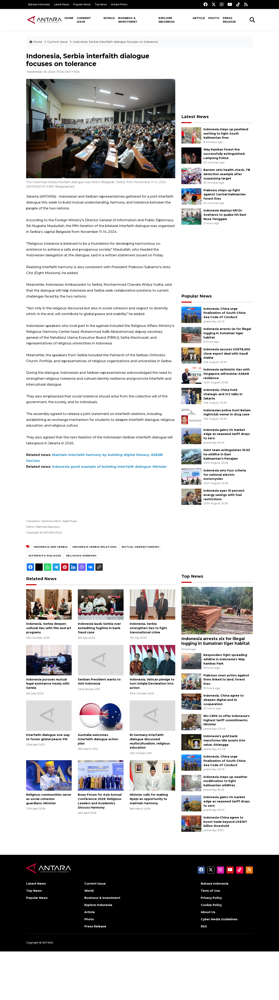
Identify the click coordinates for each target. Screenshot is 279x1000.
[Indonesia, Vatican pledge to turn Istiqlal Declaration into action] (152, 660)
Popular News (81, 4)
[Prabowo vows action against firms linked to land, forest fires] (191, 681)
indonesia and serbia (51, 546)
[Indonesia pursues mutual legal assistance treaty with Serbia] (49, 660)
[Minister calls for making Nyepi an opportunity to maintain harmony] (152, 775)
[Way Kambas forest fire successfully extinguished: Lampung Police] (191, 155)
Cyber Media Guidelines (219, 919)
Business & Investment (127, 19)
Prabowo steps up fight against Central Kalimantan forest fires (224, 194)
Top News (101, 4)
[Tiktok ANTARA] (238, 4)
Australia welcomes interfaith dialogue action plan (98, 739)
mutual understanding (140, 546)
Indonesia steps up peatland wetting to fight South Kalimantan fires (225, 133)
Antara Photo (119, 4)
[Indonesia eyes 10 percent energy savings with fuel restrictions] (191, 497)
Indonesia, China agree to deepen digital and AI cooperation (223, 700)
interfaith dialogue (44, 555)
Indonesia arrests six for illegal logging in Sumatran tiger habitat (227, 333)
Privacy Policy (211, 898)
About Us (208, 912)
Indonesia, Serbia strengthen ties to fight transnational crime (148, 628)
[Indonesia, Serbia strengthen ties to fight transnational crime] (152, 604)
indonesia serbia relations (95, 546)
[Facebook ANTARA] (205, 4)
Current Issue (84, 19)
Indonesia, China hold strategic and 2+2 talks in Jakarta (222, 394)
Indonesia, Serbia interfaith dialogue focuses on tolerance (115, 42)
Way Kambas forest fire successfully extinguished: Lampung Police (224, 154)
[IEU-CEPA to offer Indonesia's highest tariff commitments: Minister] (191, 722)
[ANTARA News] (44, 19)
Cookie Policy (211, 905)
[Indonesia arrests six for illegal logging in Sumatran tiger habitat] (191, 335)
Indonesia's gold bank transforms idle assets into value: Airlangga (224, 740)
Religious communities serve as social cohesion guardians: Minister (48, 799)
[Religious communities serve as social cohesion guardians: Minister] (49, 775)
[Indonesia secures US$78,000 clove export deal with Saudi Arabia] (191, 355)
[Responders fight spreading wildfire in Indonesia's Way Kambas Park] (191, 661)
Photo (213, 18)
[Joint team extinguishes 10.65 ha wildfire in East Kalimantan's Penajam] (191, 456)
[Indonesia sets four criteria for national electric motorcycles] (191, 476)
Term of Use (210, 891)
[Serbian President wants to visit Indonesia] (100, 660)
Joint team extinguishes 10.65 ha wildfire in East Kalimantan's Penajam (226, 454)
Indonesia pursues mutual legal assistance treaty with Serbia (47, 684)
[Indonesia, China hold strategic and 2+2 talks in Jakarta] (191, 396)
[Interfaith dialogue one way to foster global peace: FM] (49, 715)
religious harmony (81, 555)
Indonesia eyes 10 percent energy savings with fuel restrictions (223, 495)
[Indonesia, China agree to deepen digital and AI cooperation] (191, 701)
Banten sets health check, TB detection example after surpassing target (226, 174)
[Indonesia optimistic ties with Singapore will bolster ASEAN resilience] (191, 375)
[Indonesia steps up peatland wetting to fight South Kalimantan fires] (191, 135)
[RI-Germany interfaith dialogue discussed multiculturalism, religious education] (152, 715)
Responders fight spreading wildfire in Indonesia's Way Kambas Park (225, 659)
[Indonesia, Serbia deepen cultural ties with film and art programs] (49, 604)
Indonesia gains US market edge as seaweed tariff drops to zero (226, 434)
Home (69, 18)
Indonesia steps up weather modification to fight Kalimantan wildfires (225, 781)
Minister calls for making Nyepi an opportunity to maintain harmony (149, 799)
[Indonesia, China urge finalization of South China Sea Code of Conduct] (191, 314)
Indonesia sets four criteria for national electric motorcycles (224, 475)
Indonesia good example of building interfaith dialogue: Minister (109, 467)
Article (199, 18)
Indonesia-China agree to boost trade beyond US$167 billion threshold (225, 822)
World (109, 18)
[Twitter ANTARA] (214, 4)
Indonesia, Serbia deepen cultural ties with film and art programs (48, 628)
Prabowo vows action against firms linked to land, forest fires (226, 680)
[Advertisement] (217, 80)
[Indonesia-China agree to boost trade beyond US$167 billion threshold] (191, 823)
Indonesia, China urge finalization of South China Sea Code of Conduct (224, 313)
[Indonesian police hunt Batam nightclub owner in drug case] (191, 416)
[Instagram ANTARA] (221, 4)
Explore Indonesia (166, 19)
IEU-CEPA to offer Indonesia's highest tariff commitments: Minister (226, 720)
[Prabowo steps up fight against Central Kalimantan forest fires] (191, 196)
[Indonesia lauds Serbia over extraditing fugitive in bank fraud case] (100, 604)
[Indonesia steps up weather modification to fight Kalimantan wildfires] (191, 783)
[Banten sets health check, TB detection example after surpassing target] (191, 176)
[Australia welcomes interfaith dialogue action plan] (100, 715)
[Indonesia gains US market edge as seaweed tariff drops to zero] (191, 436)
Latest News (61, 4)
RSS (204, 926)
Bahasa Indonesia (39, 4)
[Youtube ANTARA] (230, 4)
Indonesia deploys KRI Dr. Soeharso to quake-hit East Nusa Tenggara (224, 215)
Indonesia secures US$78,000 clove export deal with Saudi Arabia (226, 353)
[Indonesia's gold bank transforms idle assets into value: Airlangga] (191, 742)
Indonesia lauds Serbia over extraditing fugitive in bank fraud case (99, 628)
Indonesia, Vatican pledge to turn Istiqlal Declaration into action (152, 684)
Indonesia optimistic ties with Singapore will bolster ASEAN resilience (226, 374)
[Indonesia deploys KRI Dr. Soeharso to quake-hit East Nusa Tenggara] (191, 216)
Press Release (229, 19)
